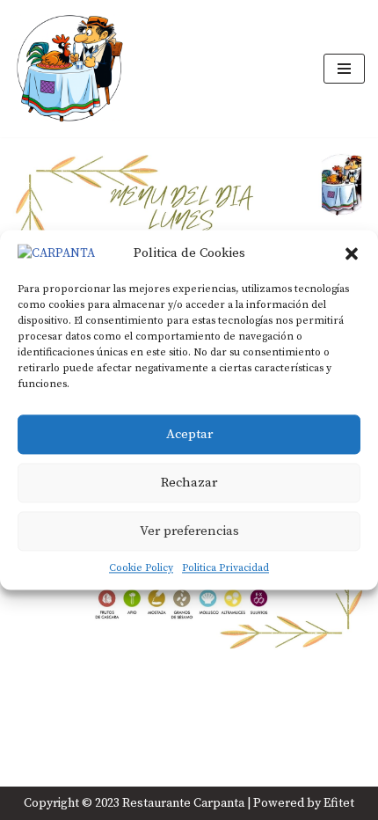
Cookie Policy (141, 568)
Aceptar (189, 434)
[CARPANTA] (69, 68)
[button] (351, 253)
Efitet (338, 803)
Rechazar (189, 482)
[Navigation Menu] (344, 69)
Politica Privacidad (225, 568)
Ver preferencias (189, 531)
